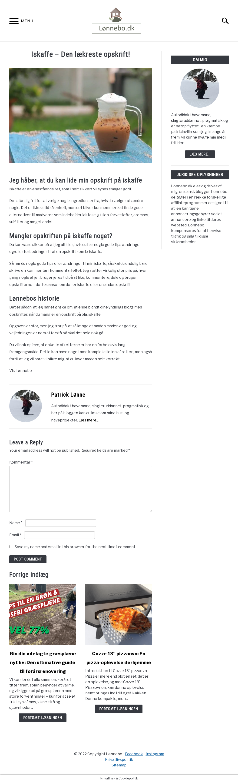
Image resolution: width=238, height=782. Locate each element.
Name (15, 523)
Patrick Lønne (68, 394)
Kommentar (21, 462)
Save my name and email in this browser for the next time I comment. (75, 547)
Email (15, 535)
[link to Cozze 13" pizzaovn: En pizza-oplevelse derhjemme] (118, 614)
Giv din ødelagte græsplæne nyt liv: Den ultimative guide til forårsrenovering (43, 662)
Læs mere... (89, 420)
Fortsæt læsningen (42, 718)
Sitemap (119, 765)
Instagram (155, 754)
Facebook (134, 754)
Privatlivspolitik (119, 759)
